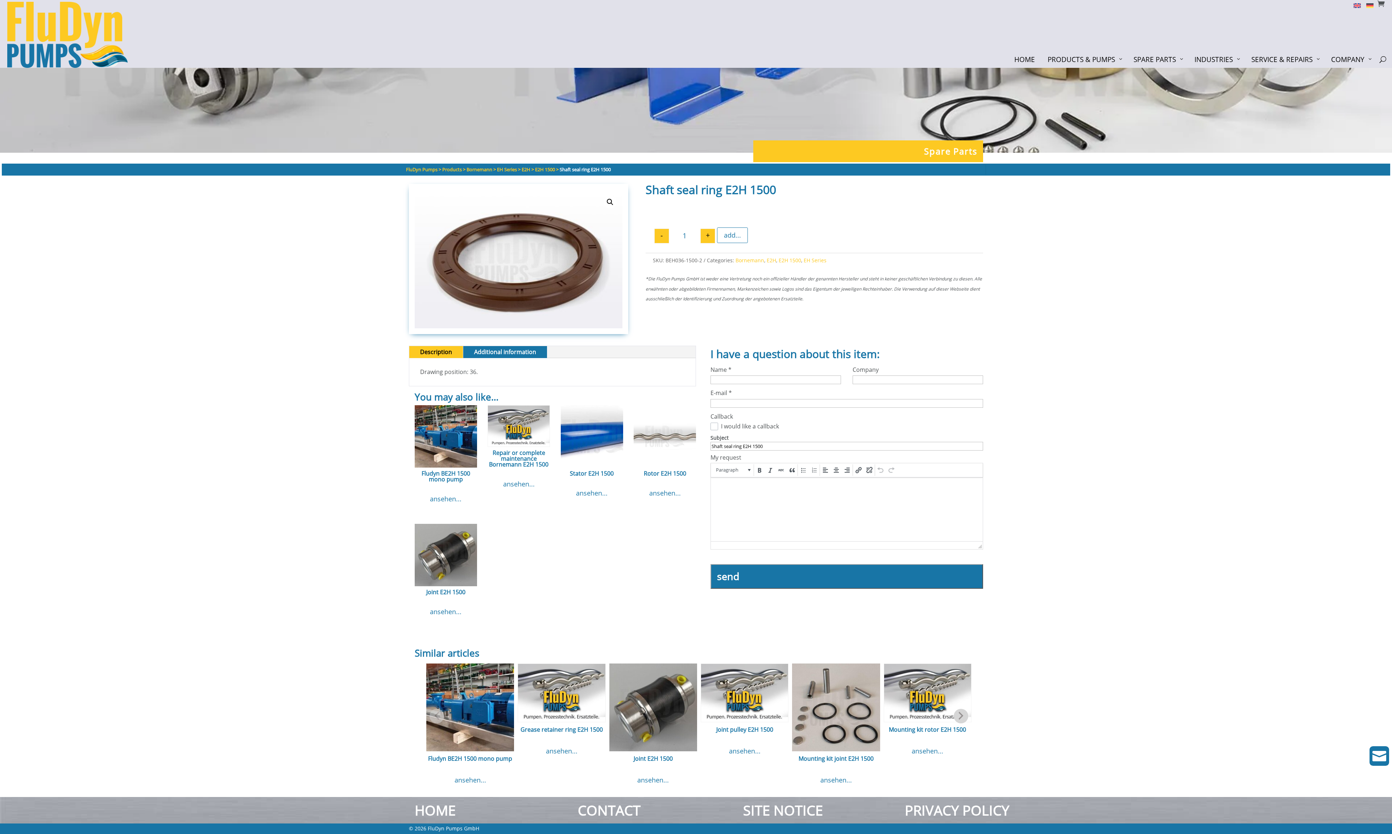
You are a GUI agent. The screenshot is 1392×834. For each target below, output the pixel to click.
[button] (610, 202)
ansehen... (445, 498)
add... (732, 235)
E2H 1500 (790, 260)
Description (436, 352)
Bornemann (750, 260)
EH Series (815, 260)
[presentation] (733, 470)
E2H (771, 260)
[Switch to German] (1367, 5)
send (728, 576)
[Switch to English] (1354, 5)
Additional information (505, 352)
